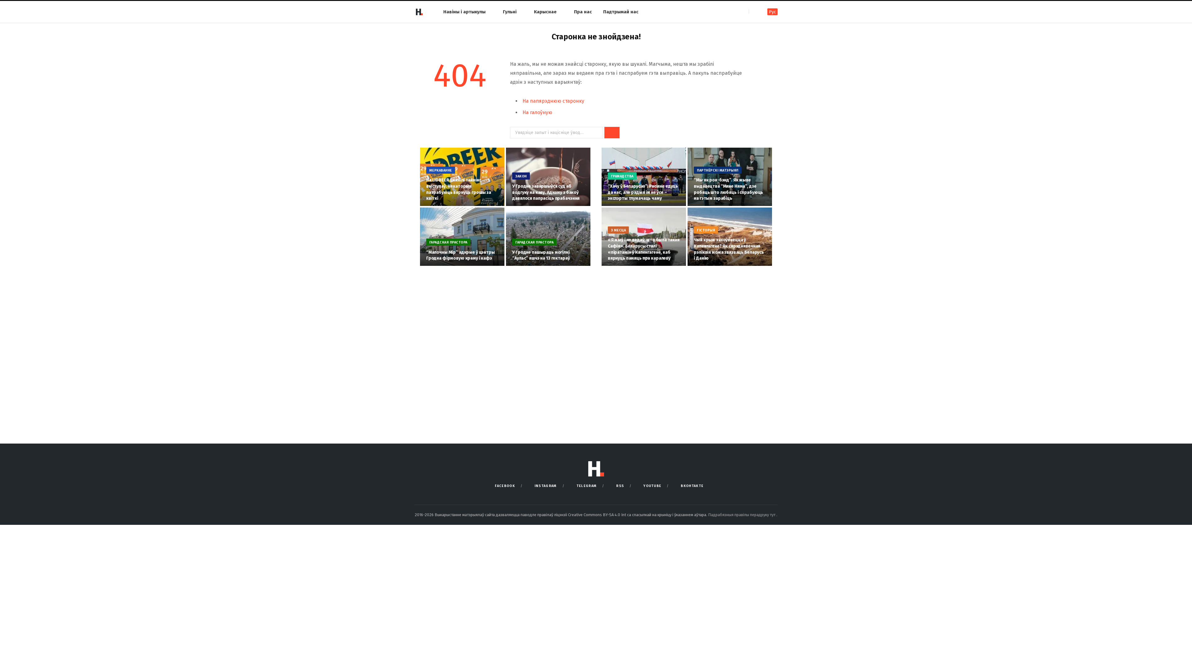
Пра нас (583, 12)
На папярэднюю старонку (553, 101)
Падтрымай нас (621, 12)
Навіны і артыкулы (464, 12)
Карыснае (545, 12)
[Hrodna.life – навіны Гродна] (419, 12)
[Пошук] (754, 11)
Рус (772, 12)
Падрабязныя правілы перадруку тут (742, 514)
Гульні (510, 12)
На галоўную (537, 112)
